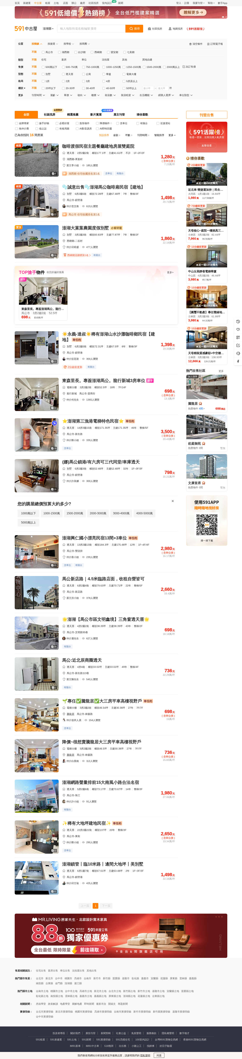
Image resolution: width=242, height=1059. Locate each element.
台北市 (39, 978)
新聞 (120, 3)
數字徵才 (184, 1033)
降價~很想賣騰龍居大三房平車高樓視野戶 (101, 741)
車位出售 (65, 970)
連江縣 (78, 983)
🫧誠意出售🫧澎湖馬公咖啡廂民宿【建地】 (103, 187)
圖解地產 (77, 1003)
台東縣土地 (158, 996)
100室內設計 (142, 1039)
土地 (56, 3)
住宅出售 (41, 970)
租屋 (47, 3)
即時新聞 (89, 1003)
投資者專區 (59, 1033)
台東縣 (49, 983)
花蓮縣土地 (144, 996)
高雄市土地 (86, 991)
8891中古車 (92, 1045)
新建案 (27, 3)
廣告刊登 (90, 1033)
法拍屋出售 (78, 970)
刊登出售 (207, 115)
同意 (159, 1055)
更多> (170, 272)
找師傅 (150, 1045)
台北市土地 (115, 991)
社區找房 (94, 3)
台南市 (87, 978)
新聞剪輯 (106, 1033)
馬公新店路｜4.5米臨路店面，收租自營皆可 (103, 578)
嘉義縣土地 (100, 996)
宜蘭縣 (154, 978)
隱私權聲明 (168, 1033)
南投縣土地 (56, 996)
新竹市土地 (144, 991)
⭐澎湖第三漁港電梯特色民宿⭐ (93, 421)
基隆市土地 (158, 991)
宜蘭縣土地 (173, 991)
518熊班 (109, 1045)
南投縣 (39, 983)
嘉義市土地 (86, 996)
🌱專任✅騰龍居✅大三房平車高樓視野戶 (102, 701)
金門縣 (59, 983)
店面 (65, 3)
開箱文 (112, 1003)
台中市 (59, 978)
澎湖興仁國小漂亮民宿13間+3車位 (94, 538)
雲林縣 (183, 978)
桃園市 (68, 978)
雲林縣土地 (71, 996)
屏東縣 (173, 978)
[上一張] (18, 12)
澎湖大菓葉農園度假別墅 (85, 227)
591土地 (72, 1039)
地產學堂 (65, 1003)
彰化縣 (135, 978)
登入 (178, 3)
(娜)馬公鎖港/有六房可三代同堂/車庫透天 (101, 461)
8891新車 (75, 1045)
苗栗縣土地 (187, 991)
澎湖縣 (68, 983)
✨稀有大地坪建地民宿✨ (86, 823)
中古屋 (38, 3)
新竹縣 (106, 978)
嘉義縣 (192, 978)
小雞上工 (137, 1045)
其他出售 (92, 970)
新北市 (49, 978)
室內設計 (107, 3)
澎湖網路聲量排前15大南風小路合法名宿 (100, 782)
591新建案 (56, 1039)
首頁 (17, 3)
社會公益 (121, 1033)
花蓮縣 (164, 978)
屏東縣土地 (115, 996)
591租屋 (40, 1039)
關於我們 (75, 1033)
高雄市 (78, 978)
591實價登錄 (103, 1039)
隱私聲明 (145, 1055)
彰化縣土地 (42, 996)
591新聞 (86, 1039)
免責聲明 (136, 1033)
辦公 (74, 3)
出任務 (122, 1045)
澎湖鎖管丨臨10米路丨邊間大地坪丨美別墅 (102, 864)
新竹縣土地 (129, 991)
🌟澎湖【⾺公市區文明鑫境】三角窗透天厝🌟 (105, 619)
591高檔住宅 (123, 1039)
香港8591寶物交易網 (194, 1039)
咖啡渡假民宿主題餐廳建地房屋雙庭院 (98, 146)
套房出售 (53, 970)
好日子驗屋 (166, 1045)
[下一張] (224, 12)
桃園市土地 (56, 991)
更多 (221, 371)
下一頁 (106, 905)
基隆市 (126, 978)
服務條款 (151, 1033)
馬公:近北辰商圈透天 (82, 660)
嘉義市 (145, 978)
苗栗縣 (116, 978)
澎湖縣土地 (129, 996)
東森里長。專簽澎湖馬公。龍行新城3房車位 (103, 380)
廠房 (82, 3)
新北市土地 (100, 991)
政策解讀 (53, 1003)
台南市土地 (42, 991)
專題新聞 (123, 1003)
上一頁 (85, 905)
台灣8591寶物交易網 (166, 1039)
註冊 (186, 3)
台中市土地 (71, 991)
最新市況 (101, 1003)
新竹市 (97, 978)
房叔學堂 (41, 1003)
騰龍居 (70, 714)
